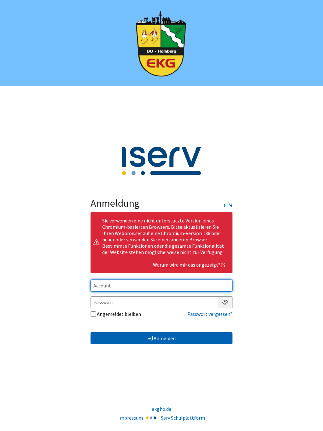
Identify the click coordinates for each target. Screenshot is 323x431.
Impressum (130, 418)
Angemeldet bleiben (119, 314)
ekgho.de (161, 409)
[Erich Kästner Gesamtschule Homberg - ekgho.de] (161, 43)
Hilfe (228, 205)
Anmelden (165, 338)
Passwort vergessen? (209, 314)
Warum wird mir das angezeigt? (186, 265)
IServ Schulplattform (182, 418)
